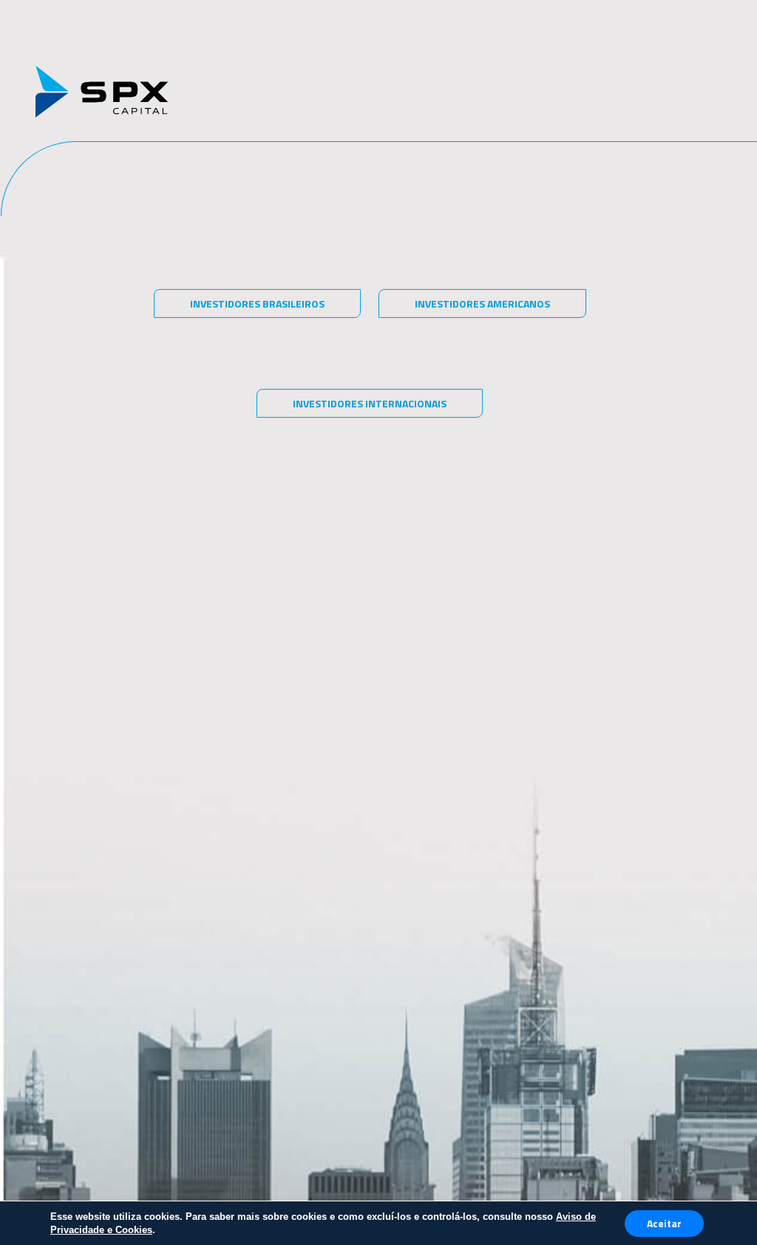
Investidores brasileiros (257, 303)
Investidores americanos (482, 303)
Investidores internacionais (370, 403)
